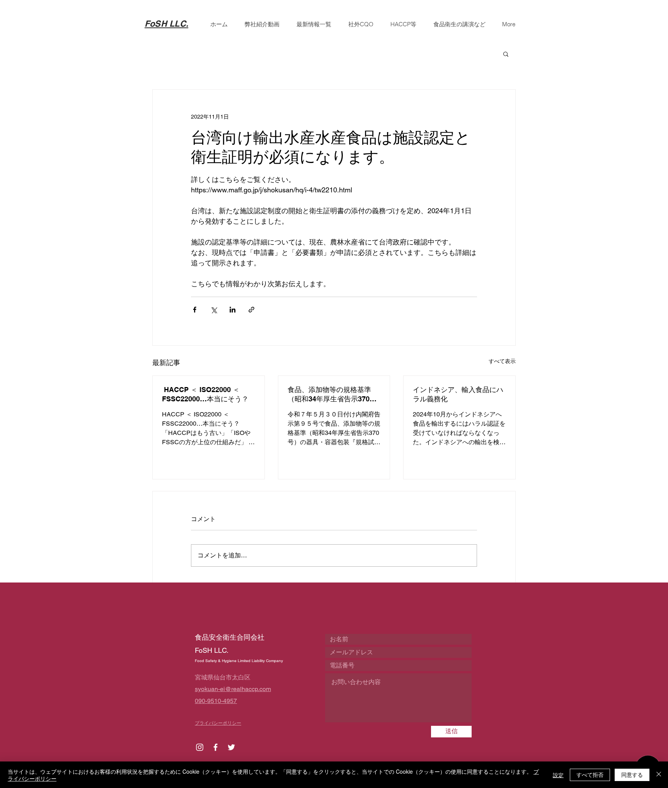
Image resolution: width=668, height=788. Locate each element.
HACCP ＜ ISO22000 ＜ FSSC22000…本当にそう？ (205, 394)
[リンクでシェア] (251, 309)
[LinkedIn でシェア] (232, 309)
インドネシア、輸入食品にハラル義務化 (458, 394)
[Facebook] (215, 747)
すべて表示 (502, 361)
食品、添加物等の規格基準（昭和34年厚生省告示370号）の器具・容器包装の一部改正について (333, 395)
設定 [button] (558, 775)
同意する (632, 774)
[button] (506, 54)
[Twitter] (231, 747)
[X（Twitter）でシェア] (213, 309)
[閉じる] (658, 775)
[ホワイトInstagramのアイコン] (199, 747)
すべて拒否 (589, 774)
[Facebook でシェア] (194, 309)
